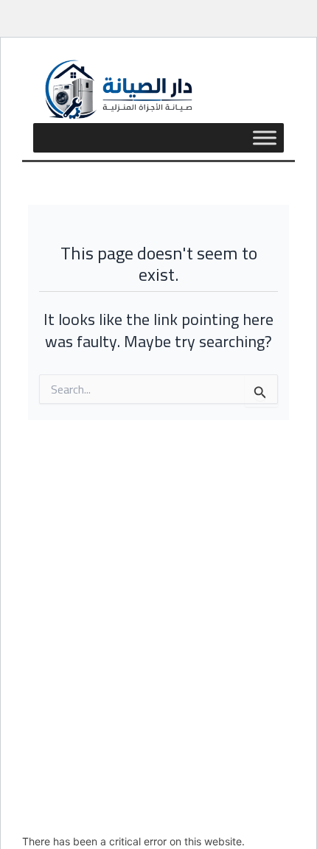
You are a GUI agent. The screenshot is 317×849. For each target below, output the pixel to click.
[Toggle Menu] (264, 138)
